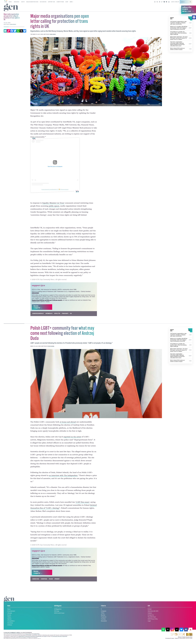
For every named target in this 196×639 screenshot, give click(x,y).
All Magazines (57, 609)
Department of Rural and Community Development (30, 636)
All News (9, 625)
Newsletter (104, 621)
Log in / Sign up (175, 1)
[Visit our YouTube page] (168, 2)
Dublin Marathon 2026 (32, 1)
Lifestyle (9, 613)
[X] (21, 30)
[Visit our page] (163, 629)
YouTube (103, 619)
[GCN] (9, 600)
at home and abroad (68, 422)
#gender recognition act (38, 313)
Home (5, 1)
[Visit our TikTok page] (161, 2)
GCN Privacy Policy (153, 619)
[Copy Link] (8, 30)
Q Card (149, 609)
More (71, 1)
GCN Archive (43, 1)
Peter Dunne (50, 346)
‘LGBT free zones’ (82, 502)
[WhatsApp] (18, 30)
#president (56, 579)
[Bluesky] (24, 30)
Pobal (45, 636)
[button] (194, 17)
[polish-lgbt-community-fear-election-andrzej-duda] (96, 383)
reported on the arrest (72, 436)
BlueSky (103, 615)
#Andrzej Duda (35, 579)
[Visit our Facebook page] (166, 2)
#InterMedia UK (48, 313)
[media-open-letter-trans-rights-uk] (96, 71)
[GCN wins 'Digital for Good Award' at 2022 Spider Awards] (178, 634)
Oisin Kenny (53, 34)
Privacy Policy (28, 633)
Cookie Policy (36, 633)
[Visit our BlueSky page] (164, 2)
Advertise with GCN (153, 611)
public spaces (54, 206)
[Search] (190, 2)
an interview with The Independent (63, 475)
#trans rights (65, 313)
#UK (71, 313)
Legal (149, 621)
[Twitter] (15, 30)
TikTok (102, 613)
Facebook (103, 617)
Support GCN (51, 1)
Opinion (9, 619)
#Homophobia (44, 579)
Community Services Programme (59, 636)
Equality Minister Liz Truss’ (53, 203)
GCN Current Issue (59, 613)
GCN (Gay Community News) (12, 632)
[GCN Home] (11, 7)
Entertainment (11, 611)
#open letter (57, 313)
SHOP (66, 1)
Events (9, 615)
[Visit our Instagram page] (159, 2)
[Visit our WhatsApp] (154, 2)
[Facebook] (11, 30)
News (10, 1)
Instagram (103, 611)
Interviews (10, 623)
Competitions (60, 1)
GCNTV (23, 1)
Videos (9, 617)
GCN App (56, 611)
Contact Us (151, 615)
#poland (51, 579)
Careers (150, 613)
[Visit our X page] (157, 2)
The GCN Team (152, 617)
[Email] (5, 30)
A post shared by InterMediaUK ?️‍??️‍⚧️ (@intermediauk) (54, 189)
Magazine (16, 1)
